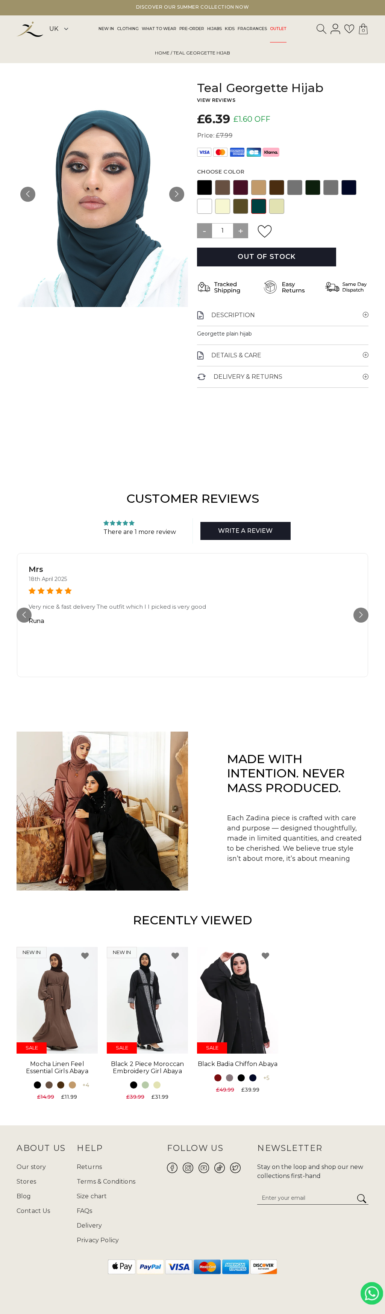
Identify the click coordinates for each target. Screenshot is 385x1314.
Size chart (92, 1196)
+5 (266, 1078)
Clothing (128, 28)
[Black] (204, 187)
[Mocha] (222, 187)
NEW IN (106, 28)
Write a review (245, 530)
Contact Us (33, 1210)
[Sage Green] (145, 1085)
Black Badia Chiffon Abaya (237, 1064)
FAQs (84, 1210)
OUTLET (278, 28)
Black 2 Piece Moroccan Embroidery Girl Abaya (147, 1067)
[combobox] (322, 30)
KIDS (230, 28)
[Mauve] (229, 1077)
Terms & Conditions (106, 1181)
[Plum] (240, 187)
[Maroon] (217, 1077)
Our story (31, 1166)
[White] (204, 206)
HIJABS (214, 28)
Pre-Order (191, 28)
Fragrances (252, 28)
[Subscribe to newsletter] (361, 1199)
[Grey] (295, 187)
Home (162, 53)
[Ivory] (222, 206)
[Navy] (349, 187)
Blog (24, 1196)
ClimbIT (216, 1290)
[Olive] (240, 206)
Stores (26, 1181)
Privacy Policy (98, 1240)
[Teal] (258, 206)
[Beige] (276, 206)
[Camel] (258, 187)
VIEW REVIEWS (216, 100)
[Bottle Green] (313, 187)
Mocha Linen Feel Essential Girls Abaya (57, 1067)
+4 (85, 1085)
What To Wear (159, 28)
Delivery (89, 1225)
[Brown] (276, 187)
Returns (89, 1166)
